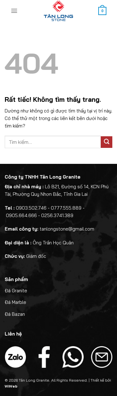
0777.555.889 (66, 208)
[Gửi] (106, 142)
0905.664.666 (21, 215)
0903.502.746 (31, 208)
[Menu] (14, 10)
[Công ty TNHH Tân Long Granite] (58, 11)
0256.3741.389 (57, 215)
